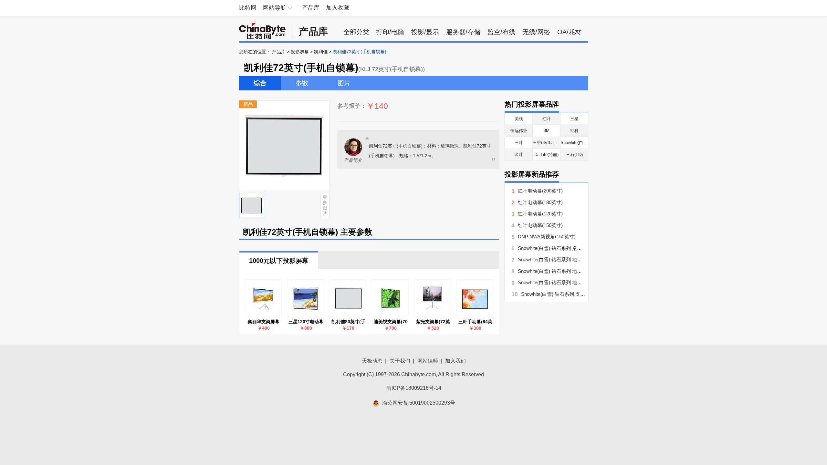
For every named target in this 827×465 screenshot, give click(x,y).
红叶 (546, 118)
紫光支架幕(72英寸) (433, 322)
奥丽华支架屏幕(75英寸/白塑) (263, 322)
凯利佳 (321, 51)
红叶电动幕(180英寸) (540, 202)
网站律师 (427, 361)
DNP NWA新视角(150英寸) (547, 236)
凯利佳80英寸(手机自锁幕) (348, 322)
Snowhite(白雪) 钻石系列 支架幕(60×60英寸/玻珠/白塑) (579, 294)
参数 (302, 83)
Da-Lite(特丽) (546, 154)
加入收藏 (337, 8)
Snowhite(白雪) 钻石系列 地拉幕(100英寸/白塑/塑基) (573, 282)
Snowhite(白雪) (574, 142)
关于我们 (400, 361)
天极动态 (372, 361)
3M (547, 130)
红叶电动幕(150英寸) (540, 225)
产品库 (310, 8)
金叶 (519, 154)
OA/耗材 (569, 32)
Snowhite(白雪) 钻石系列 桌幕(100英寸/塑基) (565, 248)
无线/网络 (536, 32)
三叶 (519, 142)
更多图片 (325, 205)
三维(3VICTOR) (547, 142)
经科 (574, 130)
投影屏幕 (300, 51)
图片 (344, 83)
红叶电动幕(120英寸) (540, 213)
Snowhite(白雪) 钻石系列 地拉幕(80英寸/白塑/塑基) (572, 271)
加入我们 (455, 361)
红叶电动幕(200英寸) (540, 190)
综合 (260, 83)
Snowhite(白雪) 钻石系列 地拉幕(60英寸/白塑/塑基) (572, 259)
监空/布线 (501, 32)
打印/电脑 (390, 32)
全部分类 (356, 32)
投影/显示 (425, 32)
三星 (574, 118)
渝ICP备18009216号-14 (413, 388)
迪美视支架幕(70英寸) (391, 322)
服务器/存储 (463, 32)
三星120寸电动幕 (305, 321)
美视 (519, 118)
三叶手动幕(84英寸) (475, 322)
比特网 (247, 8)
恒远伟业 (518, 130)
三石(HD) (574, 154)
